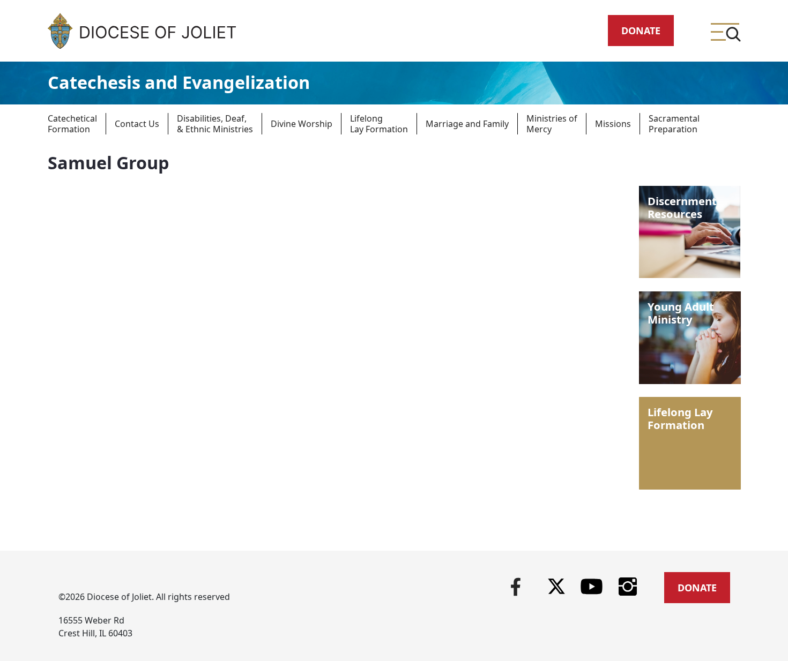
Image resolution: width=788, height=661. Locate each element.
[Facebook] (515, 585)
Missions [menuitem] (613, 123)
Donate (640, 30)
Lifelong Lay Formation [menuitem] (379, 123)
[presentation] (81, 123)
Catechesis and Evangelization (179, 82)
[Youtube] (591, 585)
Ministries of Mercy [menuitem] (551, 123)
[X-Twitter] (556, 586)
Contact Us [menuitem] (137, 123)
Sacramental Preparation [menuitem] (674, 123)
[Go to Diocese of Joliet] (142, 31)
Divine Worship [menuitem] (301, 123)
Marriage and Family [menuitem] (467, 123)
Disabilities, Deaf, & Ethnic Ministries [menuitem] (215, 123)
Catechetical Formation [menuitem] (72, 123)
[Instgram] (628, 585)
